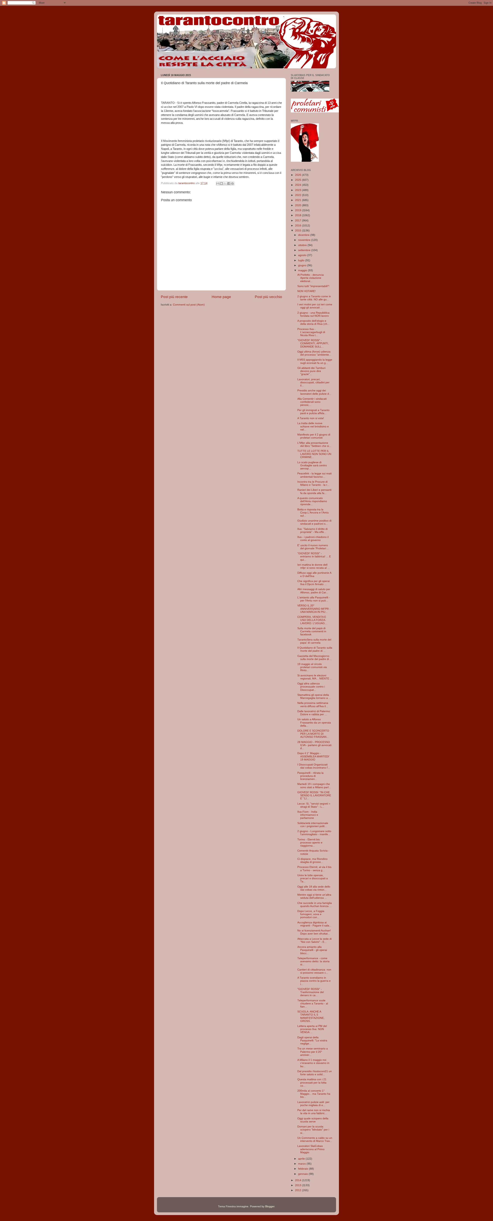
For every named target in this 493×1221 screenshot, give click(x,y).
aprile (302, 1158)
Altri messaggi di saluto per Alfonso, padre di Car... (313, 591)
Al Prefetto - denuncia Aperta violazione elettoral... (310, 277)
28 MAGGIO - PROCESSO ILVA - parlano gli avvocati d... (314, 745)
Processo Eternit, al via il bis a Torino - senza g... (314, 869)
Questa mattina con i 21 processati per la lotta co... (311, 1082)
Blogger (269, 1206)
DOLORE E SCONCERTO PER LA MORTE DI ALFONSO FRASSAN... (313, 733)
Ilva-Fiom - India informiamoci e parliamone (307, 814)
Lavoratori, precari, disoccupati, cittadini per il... (313, 382)
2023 (298, 190)
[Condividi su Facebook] (229, 183)
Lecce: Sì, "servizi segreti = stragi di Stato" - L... (313, 805)
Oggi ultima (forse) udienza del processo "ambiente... (314, 353)
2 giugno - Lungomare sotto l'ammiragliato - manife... (314, 833)
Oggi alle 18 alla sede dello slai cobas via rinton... (313, 888)
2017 (298, 220)
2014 (298, 1180)
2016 (298, 225)
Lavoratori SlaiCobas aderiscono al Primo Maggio (310, 1149)
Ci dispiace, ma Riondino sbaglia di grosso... (312, 860)
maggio (303, 270)
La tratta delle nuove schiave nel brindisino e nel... (313, 426)
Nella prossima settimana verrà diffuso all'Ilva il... (312, 705)
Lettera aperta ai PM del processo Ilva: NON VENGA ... (312, 1029)
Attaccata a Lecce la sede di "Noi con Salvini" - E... (314, 940)
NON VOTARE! (306, 291)
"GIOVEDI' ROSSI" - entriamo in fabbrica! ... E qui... (314, 556)
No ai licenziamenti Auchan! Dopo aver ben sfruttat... (314, 932)
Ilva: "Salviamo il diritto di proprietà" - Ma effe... (312, 530)
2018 (298, 215)
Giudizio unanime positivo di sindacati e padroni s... (314, 522)
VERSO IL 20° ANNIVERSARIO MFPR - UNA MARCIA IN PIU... (313, 608)
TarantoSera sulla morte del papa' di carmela (314, 641)
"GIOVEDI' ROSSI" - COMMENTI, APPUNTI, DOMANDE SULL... (313, 343)
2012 (298, 1190)
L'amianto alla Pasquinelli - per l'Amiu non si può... (313, 599)
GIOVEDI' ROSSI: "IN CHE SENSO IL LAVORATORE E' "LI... (314, 795)
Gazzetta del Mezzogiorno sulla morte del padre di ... (314, 658)
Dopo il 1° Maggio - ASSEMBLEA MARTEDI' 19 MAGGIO (313, 756)
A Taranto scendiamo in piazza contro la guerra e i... (314, 980)
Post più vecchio (268, 297)
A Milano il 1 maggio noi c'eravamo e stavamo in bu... (313, 1063)
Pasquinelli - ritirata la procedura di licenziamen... (310, 776)
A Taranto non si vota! (310, 418)
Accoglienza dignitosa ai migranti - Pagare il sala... (314, 924)
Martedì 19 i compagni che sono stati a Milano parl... (314, 786)
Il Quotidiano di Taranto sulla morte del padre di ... (314, 649)
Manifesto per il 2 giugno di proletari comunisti (313, 436)
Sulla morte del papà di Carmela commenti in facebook (311, 631)
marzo (302, 1163)
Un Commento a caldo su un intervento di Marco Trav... (314, 1139)
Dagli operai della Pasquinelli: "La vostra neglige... (312, 1040)
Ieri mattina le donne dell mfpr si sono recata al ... (313, 566)
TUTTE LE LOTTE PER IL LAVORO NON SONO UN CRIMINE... (314, 454)
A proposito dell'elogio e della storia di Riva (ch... (313, 322)
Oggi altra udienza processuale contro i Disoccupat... (311, 686)
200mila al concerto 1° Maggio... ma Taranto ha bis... (313, 1093)
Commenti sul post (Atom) (189, 304)
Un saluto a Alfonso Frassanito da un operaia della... (314, 722)
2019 (298, 210)
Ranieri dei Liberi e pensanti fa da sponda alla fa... (314, 491)
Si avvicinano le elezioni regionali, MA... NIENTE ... (314, 677)
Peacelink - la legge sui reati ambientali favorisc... (314, 475)
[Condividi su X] (225, 183)
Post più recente (174, 297)
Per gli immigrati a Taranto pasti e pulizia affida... (313, 412)
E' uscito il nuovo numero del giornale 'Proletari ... (313, 547)
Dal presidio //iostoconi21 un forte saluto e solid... (314, 1073)
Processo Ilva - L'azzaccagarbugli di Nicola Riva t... (311, 332)
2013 (298, 1185)
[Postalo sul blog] (221, 183)
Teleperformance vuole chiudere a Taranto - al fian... (312, 1003)
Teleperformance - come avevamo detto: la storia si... (313, 961)
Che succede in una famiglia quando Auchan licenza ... (314, 905)
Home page (221, 297)
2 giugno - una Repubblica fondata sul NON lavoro (313, 314)
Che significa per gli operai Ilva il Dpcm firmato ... (313, 583)
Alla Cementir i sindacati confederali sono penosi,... (312, 401)
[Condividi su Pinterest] (232, 183)
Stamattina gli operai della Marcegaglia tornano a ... (314, 696)
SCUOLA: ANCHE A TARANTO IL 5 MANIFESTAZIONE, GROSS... (310, 1016)
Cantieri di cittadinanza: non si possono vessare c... (314, 971)
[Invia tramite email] (218, 183)
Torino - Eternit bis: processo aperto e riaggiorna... (309, 842)
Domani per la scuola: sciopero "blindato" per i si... (313, 1129)
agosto (302, 255)
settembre (304, 250)
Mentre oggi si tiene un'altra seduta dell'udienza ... (314, 896)
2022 (298, 195)
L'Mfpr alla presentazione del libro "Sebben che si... (314, 444)
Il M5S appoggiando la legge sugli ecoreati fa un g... (314, 361)
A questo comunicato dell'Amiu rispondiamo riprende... (312, 501)
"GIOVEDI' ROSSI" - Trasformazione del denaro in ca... (310, 992)
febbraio (303, 1168)
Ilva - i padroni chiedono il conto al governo (313, 539)
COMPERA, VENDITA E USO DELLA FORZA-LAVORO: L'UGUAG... (312, 620)
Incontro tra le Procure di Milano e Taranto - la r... (313, 483)
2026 (298, 174)
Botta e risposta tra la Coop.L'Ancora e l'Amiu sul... (313, 512)
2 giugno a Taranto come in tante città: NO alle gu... (314, 298)
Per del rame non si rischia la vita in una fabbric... (313, 1112)
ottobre (303, 245)
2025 (298, 179)
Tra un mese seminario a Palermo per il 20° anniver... (312, 1051)
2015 (298, 230)
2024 (298, 184)
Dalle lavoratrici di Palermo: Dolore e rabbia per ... (314, 713)
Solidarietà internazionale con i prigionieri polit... (312, 825)
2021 (298, 200)
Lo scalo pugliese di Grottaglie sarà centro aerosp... (312, 465)
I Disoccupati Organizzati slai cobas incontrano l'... (313, 766)
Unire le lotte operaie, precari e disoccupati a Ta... (312, 878)
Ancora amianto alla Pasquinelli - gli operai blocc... (312, 950)
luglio (301, 260)
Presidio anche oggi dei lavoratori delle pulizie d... (314, 392)
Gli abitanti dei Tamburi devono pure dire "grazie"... (311, 371)
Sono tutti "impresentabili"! (313, 286)
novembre (304, 240)
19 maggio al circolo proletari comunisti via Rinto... (312, 667)
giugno (302, 265)
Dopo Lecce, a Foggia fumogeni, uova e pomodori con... (310, 914)
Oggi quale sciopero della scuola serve (312, 1120)
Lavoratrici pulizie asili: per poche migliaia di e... (313, 1104)
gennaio (303, 1173)
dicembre (304, 235)
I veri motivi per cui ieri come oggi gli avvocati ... (314, 306)
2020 (298, 205)
